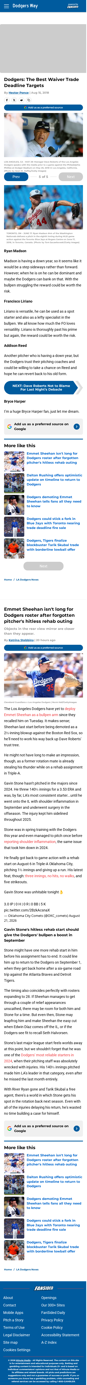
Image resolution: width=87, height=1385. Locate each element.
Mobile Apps (13, 1312)
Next (71, 177)
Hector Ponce (19, 92)
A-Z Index (49, 1342)
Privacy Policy (52, 1320)
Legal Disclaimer (16, 1335)
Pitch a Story (13, 1320)
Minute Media (23, 1360)
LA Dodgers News (27, 579)
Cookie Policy (52, 1327)
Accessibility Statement (60, 1335)
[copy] (29, 100)
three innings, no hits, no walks (49, 876)
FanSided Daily (53, 1312)
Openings (48, 1298)
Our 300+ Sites (53, 1305)
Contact (9, 1305)
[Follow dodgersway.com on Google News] (77, 427)
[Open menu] (6, 6)
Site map (10, 1342)
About (8, 1298)
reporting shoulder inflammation (30, 842)
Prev (16, 177)
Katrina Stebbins (21, 640)
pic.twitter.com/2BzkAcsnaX (27, 910)
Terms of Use (14, 1327)
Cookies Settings (16, 1350)
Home (8, 579)
